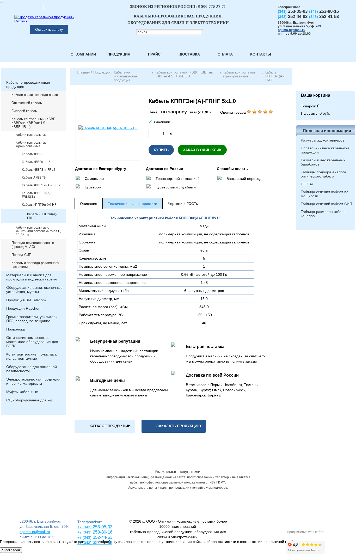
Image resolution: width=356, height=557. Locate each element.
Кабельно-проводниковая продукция (28, 84)
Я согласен (11, 550)
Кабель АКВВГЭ (34, 177)
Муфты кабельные (22, 392)
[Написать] (74, 7)
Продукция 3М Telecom (26, 300)
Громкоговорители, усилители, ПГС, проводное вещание (32, 319)
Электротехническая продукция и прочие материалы (33, 381)
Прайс (154, 54)
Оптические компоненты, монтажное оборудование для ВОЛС (32, 341)
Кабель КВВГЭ (33, 154)
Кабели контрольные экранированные (31, 144)
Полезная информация (327, 130)
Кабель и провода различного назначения (35, 265)
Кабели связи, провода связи (34, 95)
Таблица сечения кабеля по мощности (324, 194)
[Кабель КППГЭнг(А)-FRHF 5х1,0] (108, 128)
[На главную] (32, 7)
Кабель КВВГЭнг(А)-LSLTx (41, 185)
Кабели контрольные (31, 135)
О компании (83, 54)
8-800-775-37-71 (212, 6)
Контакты (260, 54)
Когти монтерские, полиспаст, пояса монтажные (31, 356)
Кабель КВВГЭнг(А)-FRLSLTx (37, 195)
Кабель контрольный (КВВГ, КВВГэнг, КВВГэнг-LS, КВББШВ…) (33, 123)
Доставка (190, 54)
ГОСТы (307, 184)
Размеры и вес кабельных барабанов (323, 162)
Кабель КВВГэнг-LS (36, 162)
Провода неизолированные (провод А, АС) (32, 245)
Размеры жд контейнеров (322, 140)
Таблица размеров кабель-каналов (324, 214)
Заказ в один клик (202, 150)
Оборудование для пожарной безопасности (31, 369)
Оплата (225, 54)
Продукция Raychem (23, 308)
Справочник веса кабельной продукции (325, 150)
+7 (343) (84, 543)
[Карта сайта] (53, 7)
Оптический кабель (26, 103)
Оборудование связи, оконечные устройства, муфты (34, 289)
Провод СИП (21, 255)
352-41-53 (101, 542)
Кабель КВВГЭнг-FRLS (39, 170)
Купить (161, 150)
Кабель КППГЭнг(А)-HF (39, 204)
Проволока (15, 329)
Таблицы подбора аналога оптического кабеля (323, 174)
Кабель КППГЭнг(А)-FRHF (42, 216)
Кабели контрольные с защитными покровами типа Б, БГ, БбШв (38, 231)
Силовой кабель (24, 111)
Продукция (118, 54)
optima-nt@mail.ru (291, 30)
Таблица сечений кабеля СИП (326, 204)
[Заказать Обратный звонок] (325, 79)
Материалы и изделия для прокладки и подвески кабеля (31, 277)
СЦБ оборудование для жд (29, 400)
